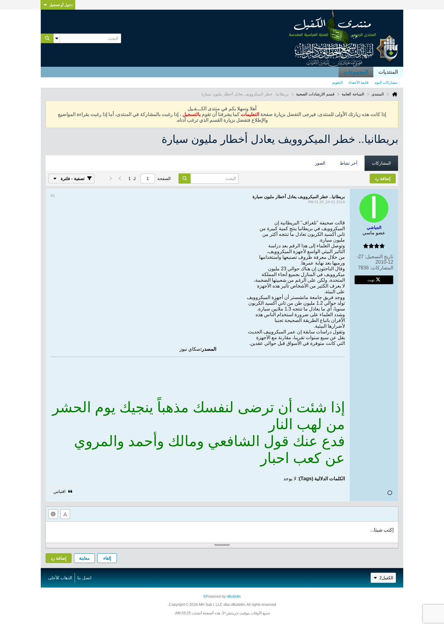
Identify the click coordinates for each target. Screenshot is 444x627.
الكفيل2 (386, 577)
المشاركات (381, 163)
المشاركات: (381, 267)
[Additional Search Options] (56, 38)
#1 (53, 196)
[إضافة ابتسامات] (53, 514)
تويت (371, 279)
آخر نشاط (348, 163)
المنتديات (388, 72)
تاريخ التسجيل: (379, 256)
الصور (320, 163)
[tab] (381, 163)
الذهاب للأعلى (60, 577)
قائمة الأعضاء (358, 82)
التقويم (337, 82)
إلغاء (107, 558)
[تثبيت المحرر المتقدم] (65, 514)
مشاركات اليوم (386, 82)
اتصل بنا (84, 577)
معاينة (84, 558)
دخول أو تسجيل (60, 5)
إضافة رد (58, 558)
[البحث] (47, 38)
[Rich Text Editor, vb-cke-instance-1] (222, 532)
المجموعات (356, 72)
